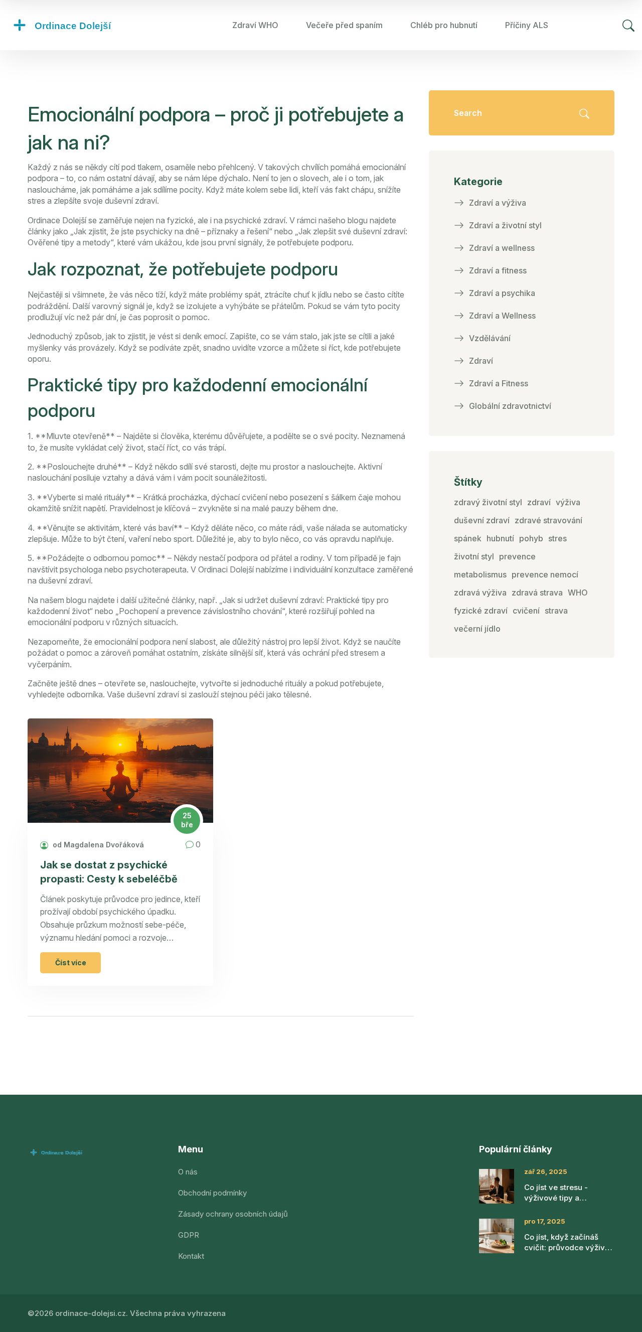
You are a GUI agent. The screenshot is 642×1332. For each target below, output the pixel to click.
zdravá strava (537, 592)
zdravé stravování (548, 520)
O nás (188, 1171)
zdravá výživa (480, 592)
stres (557, 538)
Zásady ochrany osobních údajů (233, 1214)
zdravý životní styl (488, 502)
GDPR (188, 1235)
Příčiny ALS (526, 25)
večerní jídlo (477, 629)
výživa (568, 502)
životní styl (474, 556)
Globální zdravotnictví (510, 406)
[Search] (628, 25)
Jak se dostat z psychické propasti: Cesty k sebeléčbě (109, 872)
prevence (517, 556)
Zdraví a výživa (497, 203)
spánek (468, 538)
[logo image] (83, 25)
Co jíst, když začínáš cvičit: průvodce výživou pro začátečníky (569, 1242)
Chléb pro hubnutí (443, 25)
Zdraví (481, 361)
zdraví (539, 502)
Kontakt (191, 1256)
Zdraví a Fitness (498, 383)
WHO (578, 592)
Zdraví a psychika (502, 293)
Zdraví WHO (255, 25)
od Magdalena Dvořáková (97, 844)
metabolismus (480, 574)
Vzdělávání (490, 338)
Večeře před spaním (344, 25)
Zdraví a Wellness (502, 316)
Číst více (70, 962)
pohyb (531, 538)
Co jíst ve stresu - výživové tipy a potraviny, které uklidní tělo (565, 1192)
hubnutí (500, 538)
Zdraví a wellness (502, 248)
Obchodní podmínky (212, 1193)
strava (556, 611)
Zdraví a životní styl (505, 225)
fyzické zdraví (481, 611)
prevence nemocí (545, 574)
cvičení (526, 611)
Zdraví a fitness (498, 270)
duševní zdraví (482, 520)
